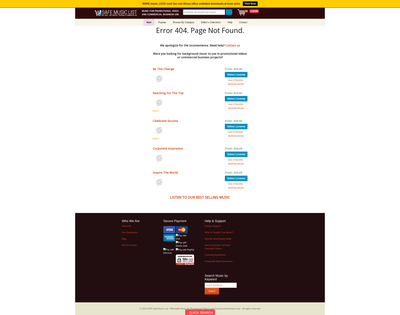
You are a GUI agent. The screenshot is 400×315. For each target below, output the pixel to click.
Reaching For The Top (168, 93)
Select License (236, 74)
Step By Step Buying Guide (218, 239)
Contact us (232, 45)
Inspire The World (165, 172)
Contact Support (213, 226)
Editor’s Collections (211, 22)
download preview (236, 84)
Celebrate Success (165, 121)
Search (211, 291)
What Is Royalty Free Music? (219, 232)
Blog (124, 239)
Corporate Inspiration (168, 148)
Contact (243, 22)
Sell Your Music (129, 245)
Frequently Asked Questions (218, 261)
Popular (162, 22)
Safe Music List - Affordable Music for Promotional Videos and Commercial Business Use (196, 308)
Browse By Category (183, 22)
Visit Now (250, 3)
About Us (126, 226)
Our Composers (130, 232)
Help (230, 22)
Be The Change (163, 69)
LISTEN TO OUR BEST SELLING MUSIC (200, 197)
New (149, 22)
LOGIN (254, 11)
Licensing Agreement (215, 255)
